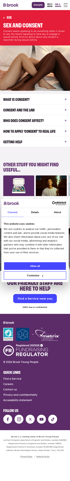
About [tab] (57, 212)
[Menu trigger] (66, 5)
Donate (38, 4)
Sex (9, 17)
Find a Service (12, 378)
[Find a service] (58, 5)
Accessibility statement (17, 400)
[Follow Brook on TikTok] (52, 419)
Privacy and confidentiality (20, 394)
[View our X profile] (30, 419)
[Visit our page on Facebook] (7, 419)
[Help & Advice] (49, 5)
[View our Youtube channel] (41, 419)
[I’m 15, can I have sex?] (51, 198)
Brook (11, 5)
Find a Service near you (35, 298)
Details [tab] (35, 212)
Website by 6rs (42, 456)
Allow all (35, 266)
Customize (33, 275)
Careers (8, 384)
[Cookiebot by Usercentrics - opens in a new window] (52, 203)
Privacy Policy (26, 456)
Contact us (10, 389)
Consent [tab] (12, 212)
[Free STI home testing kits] (18, 198)
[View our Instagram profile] (18, 419)
